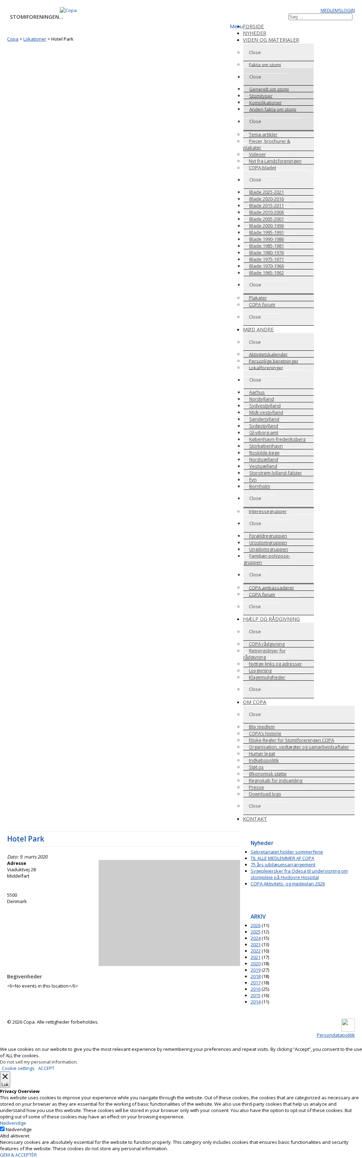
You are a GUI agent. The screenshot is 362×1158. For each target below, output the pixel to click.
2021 (256, 957)
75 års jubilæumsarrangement (283, 864)
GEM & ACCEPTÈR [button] (18, 1155)
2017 (256, 982)
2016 (256, 989)
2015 (256, 995)
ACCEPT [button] (46, 1068)
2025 (256, 932)
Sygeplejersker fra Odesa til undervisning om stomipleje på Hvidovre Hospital (299, 874)
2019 (256, 970)
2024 (256, 938)
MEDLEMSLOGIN (338, 10)
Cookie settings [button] (18, 1068)
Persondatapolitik (336, 1035)
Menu (236, 26)
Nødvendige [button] (13, 1123)
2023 (256, 944)
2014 (256, 1002)
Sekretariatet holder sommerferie (287, 852)
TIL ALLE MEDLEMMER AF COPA (282, 858)
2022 (256, 951)
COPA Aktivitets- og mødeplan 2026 (288, 883)
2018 (256, 976)
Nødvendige (19, 1129)
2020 (256, 963)
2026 (256, 925)
